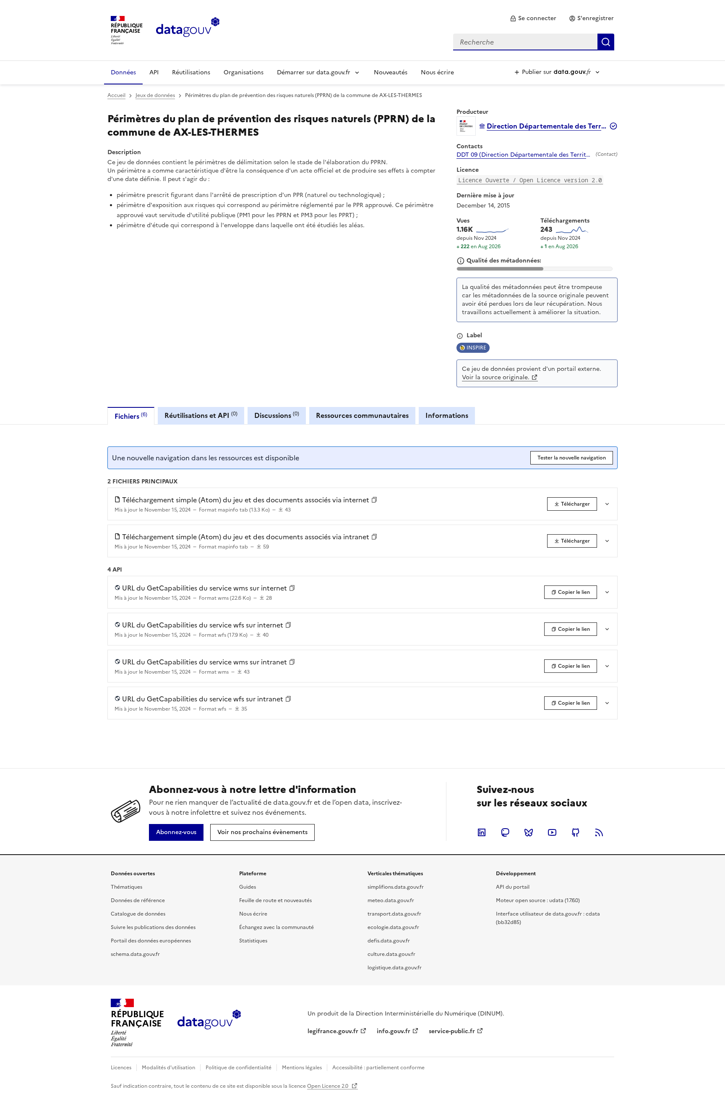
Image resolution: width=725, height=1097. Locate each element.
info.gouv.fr (393, 1031)
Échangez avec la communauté (276, 927)
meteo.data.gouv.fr (391, 900)
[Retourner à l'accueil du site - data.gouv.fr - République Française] (209, 1023)
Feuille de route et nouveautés (275, 900)
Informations (446, 415)
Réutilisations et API (200, 415)
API (154, 72)
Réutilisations (191, 72)
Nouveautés (390, 72)
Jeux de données (155, 95)
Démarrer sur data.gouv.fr (313, 72)
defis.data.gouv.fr (389, 941)
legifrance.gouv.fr (333, 1031)
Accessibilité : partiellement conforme (378, 1067)
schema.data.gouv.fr (135, 954)
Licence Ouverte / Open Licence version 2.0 (530, 180)
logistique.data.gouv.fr (395, 967)
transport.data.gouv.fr (394, 914)
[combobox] (533, 42)
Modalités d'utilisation (168, 1067)
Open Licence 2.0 (328, 1086)
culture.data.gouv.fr (391, 954)
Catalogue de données (138, 914)
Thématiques (126, 887)
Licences (121, 1067)
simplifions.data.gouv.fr (396, 887)
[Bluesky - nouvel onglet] (528, 832)
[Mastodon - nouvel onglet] (505, 832)
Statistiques (253, 941)
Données (123, 72)
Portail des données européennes (151, 941)
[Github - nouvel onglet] (575, 832)
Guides (247, 887)
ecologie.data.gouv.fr (393, 927)
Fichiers (131, 416)
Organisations (243, 72)
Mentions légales (302, 1067)
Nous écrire (437, 72)
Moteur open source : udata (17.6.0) (538, 900)
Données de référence (138, 900)
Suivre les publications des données (153, 927)
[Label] (460, 336)
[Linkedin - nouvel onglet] (481, 832)
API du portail (512, 887)
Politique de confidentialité (238, 1067)
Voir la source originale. (495, 377)
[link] (533, 18)
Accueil (116, 95)
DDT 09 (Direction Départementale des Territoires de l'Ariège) (524, 155)
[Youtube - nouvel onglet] (552, 832)
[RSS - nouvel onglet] (599, 832)
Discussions (276, 415)
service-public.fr (452, 1031)
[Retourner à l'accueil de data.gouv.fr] (187, 29)
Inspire (476, 348)
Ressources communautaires (362, 415)
